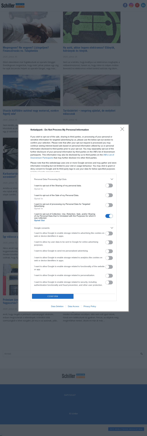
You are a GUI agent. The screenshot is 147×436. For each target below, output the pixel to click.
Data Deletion (57, 306)
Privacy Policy (90, 306)
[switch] (109, 185)
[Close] (123, 130)
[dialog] (73, 218)
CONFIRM (53, 296)
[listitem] (73, 179)
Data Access (73, 306)
